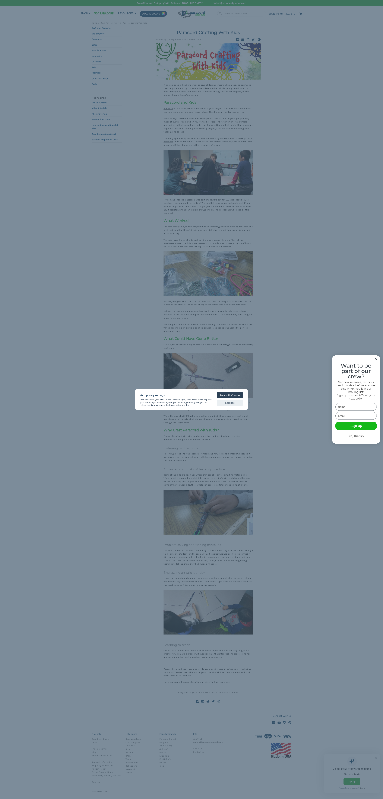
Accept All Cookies (230, 395)
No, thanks (356, 436)
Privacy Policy (182, 405)
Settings (230, 402)
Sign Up (356, 426)
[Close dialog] (376, 359)
